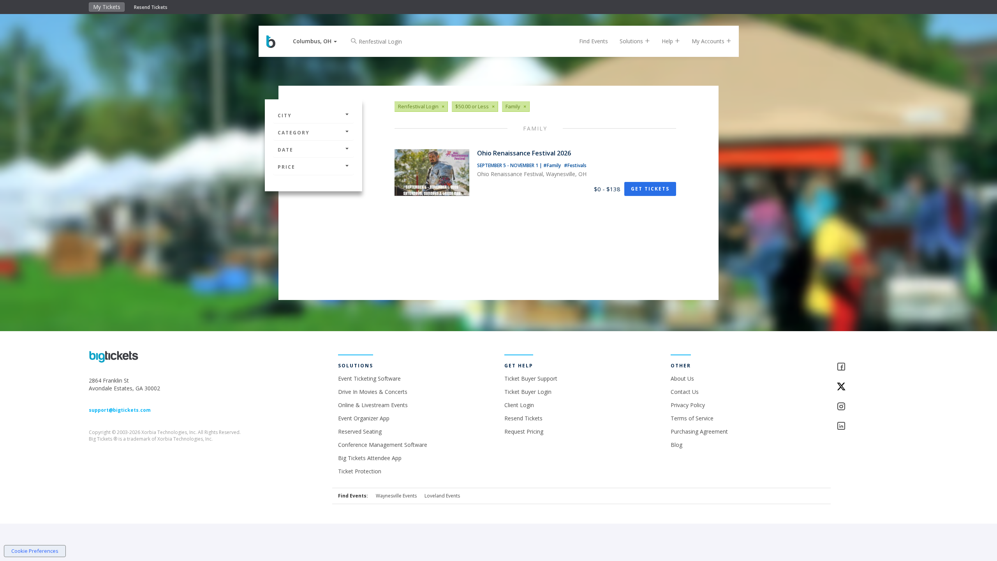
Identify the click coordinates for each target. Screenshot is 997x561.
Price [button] (286, 167)
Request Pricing (523, 431)
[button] (315, 41)
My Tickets (106, 7)
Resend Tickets (150, 7)
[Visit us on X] (872, 387)
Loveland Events (442, 495)
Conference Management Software (382, 444)
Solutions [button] (632, 41)
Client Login (519, 405)
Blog (676, 444)
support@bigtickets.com (120, 410)
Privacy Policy (688, 405)
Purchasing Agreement (699, 431)
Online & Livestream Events (373, 405)
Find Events (593, 41)
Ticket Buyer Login (527, 391)
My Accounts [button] (709, 41)
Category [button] (294, 132)
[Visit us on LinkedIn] (872, 426)
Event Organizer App (363, 418)
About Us (682, 378)
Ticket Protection (359, 471)
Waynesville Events (396, 495)
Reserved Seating (360, 431)
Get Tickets (650, 188)
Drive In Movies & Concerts (372, 391)
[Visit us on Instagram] (872, 407)
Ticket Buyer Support (530, 378)
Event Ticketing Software (369, 378)
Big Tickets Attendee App (370, 458)
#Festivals (575, 165)
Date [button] (285, 149)
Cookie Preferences (34, 550)
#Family (552, 165)
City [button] (285, 115)
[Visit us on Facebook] (872, 367)
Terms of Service (692, 418)
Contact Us (685, 391)
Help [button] (668, 41)
